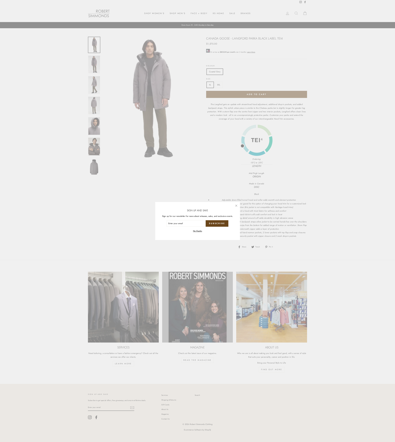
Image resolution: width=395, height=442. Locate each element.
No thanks (197, 230)
